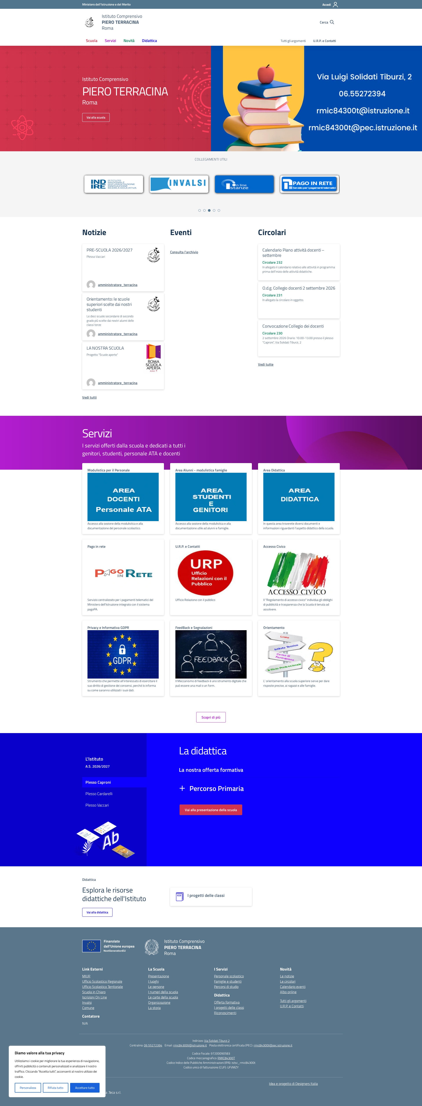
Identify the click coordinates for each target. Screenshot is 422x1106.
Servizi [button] (110, 41)
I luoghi (153, 981)
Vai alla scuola (96, 117)
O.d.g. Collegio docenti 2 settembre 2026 (298, 288)
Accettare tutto (85, 1087)
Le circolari (287, 981)
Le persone (156, 986)
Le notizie (287, 976)
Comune (88, 1007)
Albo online (288, 992)
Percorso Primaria (216, 788)
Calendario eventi (293, 986)
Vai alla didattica (97, 912)
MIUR (86, 976)
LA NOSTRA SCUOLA (105, 348)
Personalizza (28, 1087)
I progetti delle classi (229, 1007)
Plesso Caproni (98, 782)
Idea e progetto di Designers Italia (293, 1083)
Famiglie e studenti (228, 981)
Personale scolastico (229, 976)
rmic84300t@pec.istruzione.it (273, 1045)
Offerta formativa (227, 1002)
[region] (57, 1071)
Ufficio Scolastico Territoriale (102, 986)
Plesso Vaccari (97, 805)
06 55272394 (153, 1045)
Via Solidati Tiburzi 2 (217, 1040)
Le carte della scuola (163, 997)
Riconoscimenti (225, 1012)
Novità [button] (129, 41)
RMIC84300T (226, 1058)
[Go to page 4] (214, 210)
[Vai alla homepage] (89, 22)
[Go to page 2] (204, 210)
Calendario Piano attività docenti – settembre (293, 252)
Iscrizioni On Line (94, 997)
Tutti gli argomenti (293, 40)
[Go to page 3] (209, 210)
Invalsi (87, 1002)
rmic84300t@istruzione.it (190, 1045)
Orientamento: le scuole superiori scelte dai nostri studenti (109, 304)
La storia (154, 1007)
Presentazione (158, 976)
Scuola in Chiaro (94, 992)
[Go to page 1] (199, 210)
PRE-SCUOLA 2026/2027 (110, 249)
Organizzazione (159, 1002)
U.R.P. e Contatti (324, 40)
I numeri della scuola (163, 992)
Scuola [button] (91, 41)
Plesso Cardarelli (99, 794)
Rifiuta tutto (55, 1087)
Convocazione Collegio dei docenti (293, 326)
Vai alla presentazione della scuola (211, 809)
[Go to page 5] (219, 210)
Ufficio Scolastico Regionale (102, 981)
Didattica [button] (149, 41)
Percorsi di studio (226, 986)
